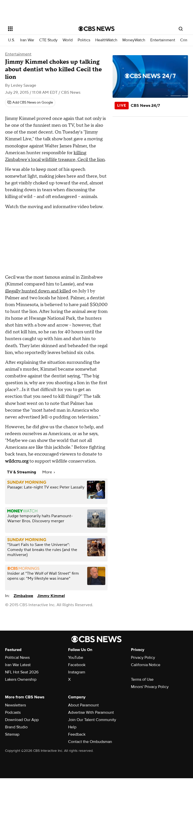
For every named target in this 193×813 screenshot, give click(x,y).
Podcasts (13, 712)
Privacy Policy (143, 658)
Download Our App (22, 720)
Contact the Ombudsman (90, 742)
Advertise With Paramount (91, 712)
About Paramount (83, 705)
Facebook (76, 665)
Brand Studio (16, 727)
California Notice (145, 665)
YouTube (75, 658)
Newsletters (15, 705)
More (47, 472)
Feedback (76, 734)
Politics (84, 40)
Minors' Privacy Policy (150, 687)
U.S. (11, 40)
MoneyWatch (133, 40)
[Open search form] (180, 28)
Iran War (27, 40)
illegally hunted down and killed (38, 291)
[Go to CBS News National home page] (96, 28)
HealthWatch (106, 40)
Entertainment (162, 40)
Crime (185, 40)
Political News (17, 658)
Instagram (76, 672)
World (68, 40)
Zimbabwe (23, 595)
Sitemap (12, 734)
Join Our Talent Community (92, 720)
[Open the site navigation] (37, 28)
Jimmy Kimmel (51, 595)
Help (72, 727)
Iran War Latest (18, 665)
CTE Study (48, 40)
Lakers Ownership (20, 679)
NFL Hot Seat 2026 (21, 672)
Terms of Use (142, 679)
